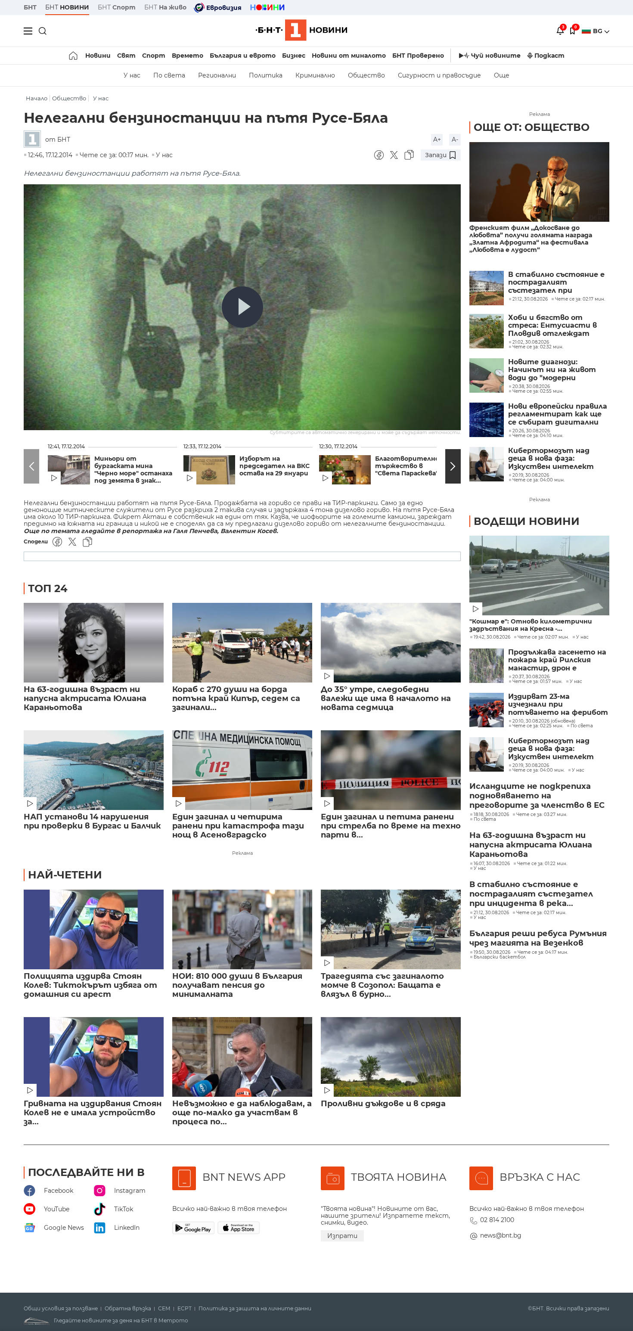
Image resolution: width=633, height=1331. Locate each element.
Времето (187, 55)
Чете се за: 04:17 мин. (543, 952)
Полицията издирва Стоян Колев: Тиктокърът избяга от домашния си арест (90, 985)
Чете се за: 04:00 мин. (538, 770)
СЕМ (164, 1309)
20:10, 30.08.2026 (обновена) (543, 721)
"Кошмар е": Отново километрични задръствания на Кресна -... (530, 625)
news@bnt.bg (500, 1235)
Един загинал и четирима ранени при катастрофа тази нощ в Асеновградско (238, 826)
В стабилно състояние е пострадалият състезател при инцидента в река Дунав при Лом (556, 283)
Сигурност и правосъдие (439, 75)
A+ (437, 139)
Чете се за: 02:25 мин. (537, 726)
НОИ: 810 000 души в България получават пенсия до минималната (237, 985)
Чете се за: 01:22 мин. (542, 863)
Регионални (217, 75)
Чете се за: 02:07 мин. (543, 637)
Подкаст (549, 55)
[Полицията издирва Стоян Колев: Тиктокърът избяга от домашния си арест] (94, 929)
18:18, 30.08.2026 (491, 814)
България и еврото (243, 55)
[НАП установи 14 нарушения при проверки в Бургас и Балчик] (94, 770)
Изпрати (342, 1236)
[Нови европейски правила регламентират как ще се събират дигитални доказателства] (486, 420)
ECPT (184, 1309)
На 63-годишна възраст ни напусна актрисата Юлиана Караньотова (85, 698)
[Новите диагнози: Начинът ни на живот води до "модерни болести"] (486, 375)
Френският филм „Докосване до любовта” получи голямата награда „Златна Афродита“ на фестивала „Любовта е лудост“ (530, 239)
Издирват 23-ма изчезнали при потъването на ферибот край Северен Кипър (558, 705)
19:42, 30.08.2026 (492, 637)
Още (501, 75)
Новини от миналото (349, 55)
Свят (126, 55)
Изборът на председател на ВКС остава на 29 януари (274, 466)
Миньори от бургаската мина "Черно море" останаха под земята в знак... (133, 469)
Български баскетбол (500, 957)
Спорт (153, 55)
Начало (36, 98)
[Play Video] (242, 307)
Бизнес (293, 55)
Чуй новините (496, 55)
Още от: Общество (532, 127)
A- (455, 139)
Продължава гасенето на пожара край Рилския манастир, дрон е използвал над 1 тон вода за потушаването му (557, 660)
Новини (98, 55)
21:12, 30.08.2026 (491, 912)
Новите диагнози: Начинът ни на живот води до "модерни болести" (552, 370)
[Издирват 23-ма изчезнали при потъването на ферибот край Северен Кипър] (486, 710)
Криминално (315, 75)
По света (169, 75)
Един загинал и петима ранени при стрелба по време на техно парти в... (391, 826)
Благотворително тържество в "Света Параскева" (407, 466)
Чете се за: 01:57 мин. (537, 681)
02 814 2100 (497, 1219)
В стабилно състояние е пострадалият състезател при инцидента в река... (531, 894)
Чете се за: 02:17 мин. (541, 912)
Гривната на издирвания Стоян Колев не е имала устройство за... (92, 1112)
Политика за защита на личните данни (255, 1309)
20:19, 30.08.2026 (530, 765)
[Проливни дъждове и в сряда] (391, 1057)
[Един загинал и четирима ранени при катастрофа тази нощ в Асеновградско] (242, 770)
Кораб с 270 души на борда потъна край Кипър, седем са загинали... (236, 698)
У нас (132, 75)
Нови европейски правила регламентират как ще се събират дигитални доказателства (557, 414)
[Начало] (74, 55)
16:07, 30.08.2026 (492, 863)
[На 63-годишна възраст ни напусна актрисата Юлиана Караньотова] (94, 643)
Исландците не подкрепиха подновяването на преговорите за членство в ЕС (537, 796)
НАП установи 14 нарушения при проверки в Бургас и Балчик (92, 822)
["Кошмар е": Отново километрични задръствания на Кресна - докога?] (539, 575)
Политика (265, 75)
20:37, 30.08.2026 (530, 676)
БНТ (30, 7)
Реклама (242, 853)
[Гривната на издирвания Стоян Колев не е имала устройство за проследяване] (94, 1057)
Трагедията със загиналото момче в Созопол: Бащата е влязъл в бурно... (382, 985)
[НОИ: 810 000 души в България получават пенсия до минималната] (242, 929)
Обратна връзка (128, 1309)
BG (598, 31)
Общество (366, 75)
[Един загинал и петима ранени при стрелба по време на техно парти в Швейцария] (391, 770)
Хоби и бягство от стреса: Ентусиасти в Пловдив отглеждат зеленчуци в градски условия (552, 326)
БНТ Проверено (418, 55)
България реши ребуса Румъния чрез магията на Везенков (538, 938)
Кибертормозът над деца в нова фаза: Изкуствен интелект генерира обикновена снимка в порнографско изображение (553, 459)
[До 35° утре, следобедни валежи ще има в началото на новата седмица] (391, 643)
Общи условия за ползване (61, 1309)
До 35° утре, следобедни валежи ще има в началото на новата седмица (386, 698)
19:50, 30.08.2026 (492, 952)
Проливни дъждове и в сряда (383, 1103)
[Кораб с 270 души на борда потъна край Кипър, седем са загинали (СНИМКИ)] (242, 643)
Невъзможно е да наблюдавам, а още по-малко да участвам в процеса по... (242, 1112)
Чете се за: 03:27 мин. (541, 814)
